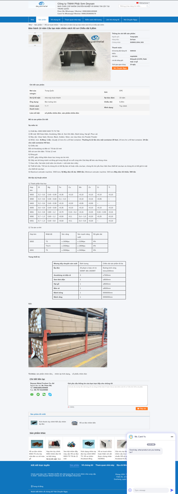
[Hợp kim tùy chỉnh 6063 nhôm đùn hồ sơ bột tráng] (54, 444)
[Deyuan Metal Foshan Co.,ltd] (41, 4)
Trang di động (38, 486)
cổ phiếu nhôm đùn (79, 374)
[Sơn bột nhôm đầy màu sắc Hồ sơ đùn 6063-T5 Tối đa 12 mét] (71, 444)
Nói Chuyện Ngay (130, 20)
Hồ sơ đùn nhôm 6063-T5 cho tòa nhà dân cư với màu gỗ (37, 455)
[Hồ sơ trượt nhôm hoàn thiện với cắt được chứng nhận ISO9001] (105, 444)
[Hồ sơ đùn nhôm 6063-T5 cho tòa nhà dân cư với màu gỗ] (37, 444)
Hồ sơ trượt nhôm (51, 25)
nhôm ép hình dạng (62, 374)
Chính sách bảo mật (38, 474)
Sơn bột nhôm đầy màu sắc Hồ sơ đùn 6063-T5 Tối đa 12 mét (71, 455)
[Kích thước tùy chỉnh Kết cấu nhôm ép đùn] (34, 423)
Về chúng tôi (55, 20)
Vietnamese (143, 3)
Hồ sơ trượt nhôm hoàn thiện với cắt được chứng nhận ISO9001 (105, 455)
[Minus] (171, 436)
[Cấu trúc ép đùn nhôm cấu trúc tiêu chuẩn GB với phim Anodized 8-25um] (123, 444)
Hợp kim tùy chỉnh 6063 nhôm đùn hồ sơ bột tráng (53, 453)
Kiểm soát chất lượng (93, 20)
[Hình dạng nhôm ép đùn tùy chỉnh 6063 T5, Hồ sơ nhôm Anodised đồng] (88, 444)
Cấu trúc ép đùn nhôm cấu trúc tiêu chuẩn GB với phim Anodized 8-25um (122, 455)
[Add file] (130, 490)
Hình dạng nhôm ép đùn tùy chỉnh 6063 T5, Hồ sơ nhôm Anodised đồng (88, 455)
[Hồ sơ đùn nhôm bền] (74, 423)
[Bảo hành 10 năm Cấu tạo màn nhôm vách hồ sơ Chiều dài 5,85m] (34, 39)
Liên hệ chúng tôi (112, 20)
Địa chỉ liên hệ (123, 465)
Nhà (32, 20)
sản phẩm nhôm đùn (44, 374)
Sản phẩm (42, 20)
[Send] (172, 490)
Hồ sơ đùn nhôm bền (87, 423)
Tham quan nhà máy (73, 20)
